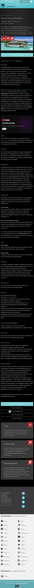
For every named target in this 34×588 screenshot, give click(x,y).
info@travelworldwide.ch (6, 503)
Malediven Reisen (5, 140)
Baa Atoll (19, 61)
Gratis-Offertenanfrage (17, 54)
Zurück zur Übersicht (6, 15)
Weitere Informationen (22, 583)
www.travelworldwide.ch (6, 505)
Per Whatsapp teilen (17, 411)
